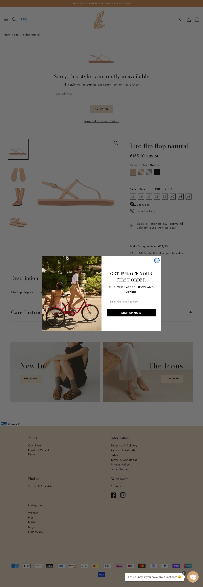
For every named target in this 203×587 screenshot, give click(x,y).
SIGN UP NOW (131, 313)
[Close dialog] (156, 260)
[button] (193, 577)
